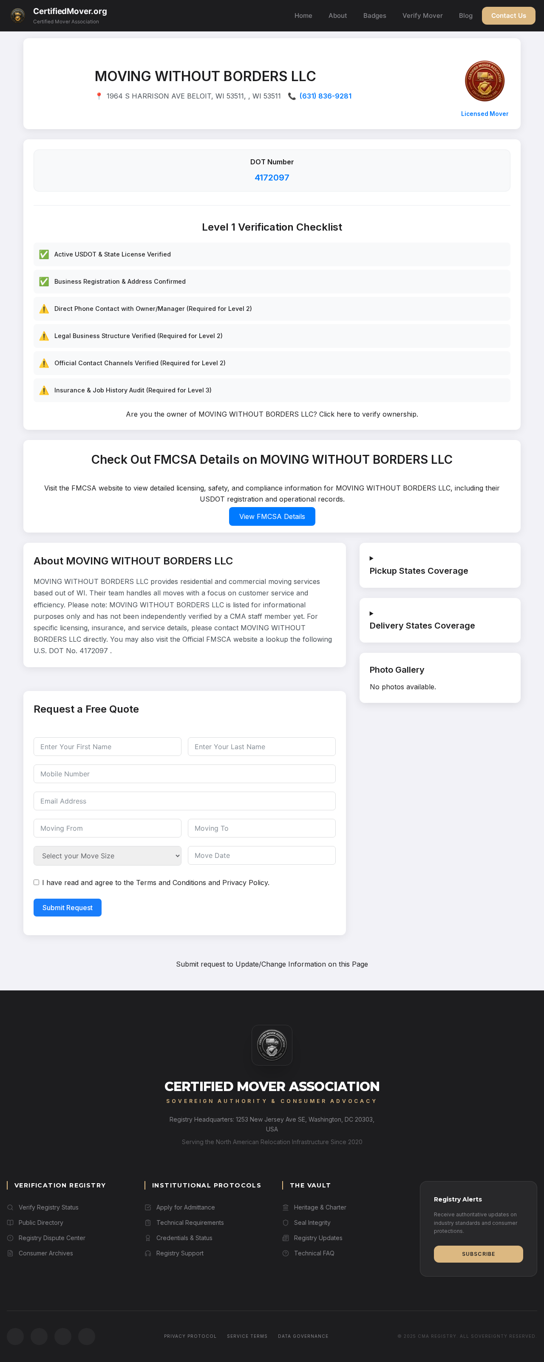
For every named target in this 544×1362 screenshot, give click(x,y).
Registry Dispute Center (52, 1237)
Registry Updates (318, 1237)
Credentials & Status (184, 1237)
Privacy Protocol (190, 1336)
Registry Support (180, 1253)
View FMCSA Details (272, 516)
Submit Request (67, 907)
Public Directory (41, 1222)
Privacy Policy (245, 882)
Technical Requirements (190, 1222)
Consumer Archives (46, 1253)
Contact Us (508, 15)
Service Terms (247, 1336)
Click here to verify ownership (367, 414)
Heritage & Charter (320, 1207)
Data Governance (303, 1336)
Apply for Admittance (185, 1207)
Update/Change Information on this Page (301, 964)
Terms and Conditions (171, 882)
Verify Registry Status (49, 1207)
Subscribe (479, 1254)
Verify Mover (422, 15)
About (338, 15)
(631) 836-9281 (325, 96)
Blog (466, 15)
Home (303, 15)
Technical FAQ (314, 1253)
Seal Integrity (312, 1222)
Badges (374, 15)
